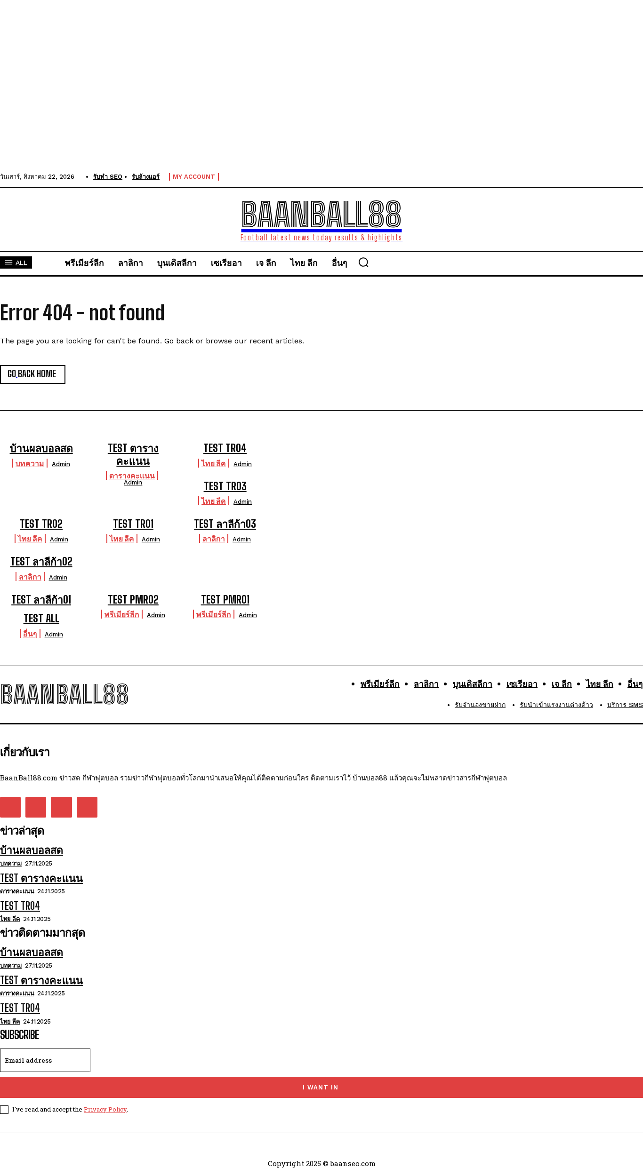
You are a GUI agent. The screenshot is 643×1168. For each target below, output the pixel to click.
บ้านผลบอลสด (41, 448)
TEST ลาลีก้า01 (41, 599)
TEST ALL (41, 618)
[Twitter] (61, 807)
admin (61, 464)
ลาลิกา (213, 538)
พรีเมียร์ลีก (121, 614)
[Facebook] (10, 807)
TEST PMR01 (225, 599)
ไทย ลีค (213, 463)
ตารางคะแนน (132, 475)
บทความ (30, 463)
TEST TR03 (225, 486)
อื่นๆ (30, 633)
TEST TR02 (41, 523)
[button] (363, 262)
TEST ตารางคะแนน (133, 454)
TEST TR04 (225, 448)
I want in (320, 1087)
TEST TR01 (133, 523)
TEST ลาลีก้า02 (41, 561)
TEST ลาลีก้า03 (225, 523)
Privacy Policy (105, 1109)
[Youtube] (87, 807)
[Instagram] (35, 807)
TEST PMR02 (133, 599)
